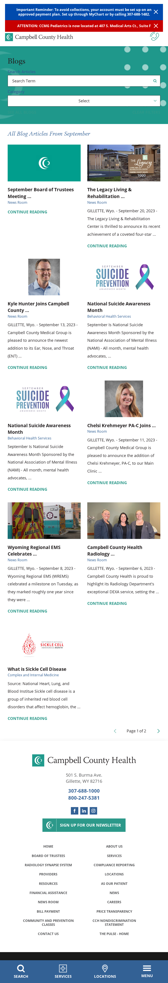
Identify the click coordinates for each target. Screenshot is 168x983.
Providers (48, 874)
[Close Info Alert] (156, 26)
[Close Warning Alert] (156, 12)
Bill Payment (48, 911)
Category (16, 92)
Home (48, 846)
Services (114, 856)
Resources (48, 883)
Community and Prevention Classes (48, 922)
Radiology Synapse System (48, 865)
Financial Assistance (48, 893)
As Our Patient (114, 883)
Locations (114, 874)
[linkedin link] (84, 811)
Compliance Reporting (114, 865)
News (114, 893)
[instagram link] (93, 811)
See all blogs (22, 112)
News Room (48, 902)
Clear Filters (146, 112)
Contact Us (48, 934)
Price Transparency (114, 911)
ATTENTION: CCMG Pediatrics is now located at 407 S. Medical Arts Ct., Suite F (84, 25)
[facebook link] (74, 811)
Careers (114, 902)
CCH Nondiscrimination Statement (114, 922)
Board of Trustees (48, 856)
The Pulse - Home (114, 934)
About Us (114, 846)
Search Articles (22, 72)
